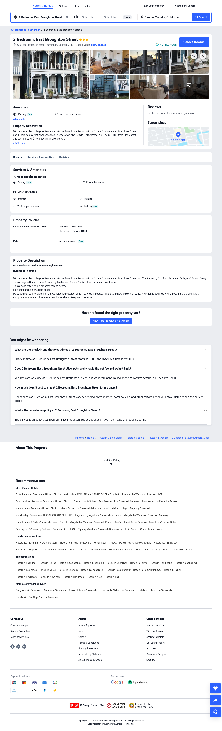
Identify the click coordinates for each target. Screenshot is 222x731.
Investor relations (155, 625)
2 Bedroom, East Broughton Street (45, 39)
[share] (215, 700)
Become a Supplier (156, 654)
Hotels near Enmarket (165, 542)
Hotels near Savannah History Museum (36, 542)
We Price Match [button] (168, 44)
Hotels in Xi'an (94, 576)
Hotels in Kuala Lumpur (118, 570)
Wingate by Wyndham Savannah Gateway (146, 515)
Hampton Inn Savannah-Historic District (37, 508)
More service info (19, 637)
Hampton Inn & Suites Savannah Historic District (41, 522)
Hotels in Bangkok (94, 563)
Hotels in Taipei (172, 570)
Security (150, 660)
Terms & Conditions (88, 642)
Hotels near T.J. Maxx (105, 542)
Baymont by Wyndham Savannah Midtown (98, 515)
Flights (62, 5)
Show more (19, 142)
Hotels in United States (110, 437)
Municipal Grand (112, 508)
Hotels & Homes (43, 5)
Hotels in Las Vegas (26, 570)
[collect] (215, 688)
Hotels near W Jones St (121, 549)
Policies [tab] (64, 157)
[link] (154, 6)
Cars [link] (87, 5)
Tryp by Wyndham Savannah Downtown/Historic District (108, 529)
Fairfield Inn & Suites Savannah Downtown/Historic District (146, 522)
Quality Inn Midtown (151, 529)
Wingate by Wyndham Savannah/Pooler (91, 522)
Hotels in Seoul (47, 570)
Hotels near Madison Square (178, 549)
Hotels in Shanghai (26, 563)
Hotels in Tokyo (138, 563)
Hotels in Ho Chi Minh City (147, 570)
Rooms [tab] (17, 157)
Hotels (90, 437)
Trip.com (79, 437)
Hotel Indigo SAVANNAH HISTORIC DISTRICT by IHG (44, 515)
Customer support (19, 625)
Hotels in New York (50, 576)
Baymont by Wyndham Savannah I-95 (142, 494)
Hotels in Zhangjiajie (92, 570)
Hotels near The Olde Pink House (88, 549)
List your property (155, 642)
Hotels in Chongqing (186, 563)
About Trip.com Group (90, 660)
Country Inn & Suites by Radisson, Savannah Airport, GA (45, 529)
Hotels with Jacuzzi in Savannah (155, 590)
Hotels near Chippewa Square (135, 542)
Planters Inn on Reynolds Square (159, 501)
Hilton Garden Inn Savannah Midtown (81, 508)
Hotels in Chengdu (68, 570)
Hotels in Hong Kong (161, 563)
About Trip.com (86, 625)
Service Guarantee (20, 631)
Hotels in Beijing (47, 563)
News (81, 631)
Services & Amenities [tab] (40, 157)
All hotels (151, 648)
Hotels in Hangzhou (73, 576)
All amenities (20, 119)
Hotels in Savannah (158, 437)
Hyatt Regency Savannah (136, 508)
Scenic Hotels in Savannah (83, 590)
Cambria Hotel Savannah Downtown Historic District (43, 501)
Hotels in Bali (112, 576)
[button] (97, 6)
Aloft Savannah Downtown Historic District (38, 494)
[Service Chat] (215, 712)
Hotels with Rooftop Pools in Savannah (37, 597)
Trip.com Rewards (155, 631)
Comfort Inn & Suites (85, 501)
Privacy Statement (88, 648)
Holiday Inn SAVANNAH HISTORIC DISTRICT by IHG (91, 494)
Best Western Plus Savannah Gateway (119, 501)
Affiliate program (155, 637)
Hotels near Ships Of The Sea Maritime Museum (41, 549)
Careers (82, 637)
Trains (75, 5)
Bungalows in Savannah (28, 590)
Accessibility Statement (90, 654)
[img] (51, 74)
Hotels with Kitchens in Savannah (117, 590)
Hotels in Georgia (135, 437)
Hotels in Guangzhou (70, 563)
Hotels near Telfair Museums (75, 542)
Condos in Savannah (55, 590)
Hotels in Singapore (26, 576)
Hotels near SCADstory (148, 549)
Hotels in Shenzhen (116, 563)
